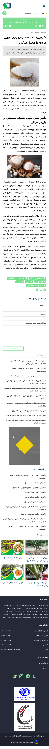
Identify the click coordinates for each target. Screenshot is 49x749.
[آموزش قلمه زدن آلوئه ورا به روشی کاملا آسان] (37, 572)
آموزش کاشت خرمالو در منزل (34, 497)
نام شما (43, 305)
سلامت (10, 278)
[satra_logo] (24, 694)
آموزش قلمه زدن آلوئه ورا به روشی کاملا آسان (29, 487)
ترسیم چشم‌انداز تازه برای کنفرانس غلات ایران (28, 411)
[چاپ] (35, 26)
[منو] (44, 4)
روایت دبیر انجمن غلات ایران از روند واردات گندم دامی (25, 415)
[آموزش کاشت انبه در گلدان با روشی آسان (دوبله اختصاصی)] (37, 547)
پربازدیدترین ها (40, 469)
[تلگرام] (44, 290)
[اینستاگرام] (20, 677)
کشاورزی (40, 278)
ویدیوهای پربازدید (41, 535)
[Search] (4, 13)
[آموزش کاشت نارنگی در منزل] (12, 572)
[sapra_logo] (24, 717)
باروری (28, 282)
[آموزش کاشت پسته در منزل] (12, 547)
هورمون (19, 282)
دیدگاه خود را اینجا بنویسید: (36, 323)
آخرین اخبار (41, 355)
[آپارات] (15, 676)
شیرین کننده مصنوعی (35, 285)
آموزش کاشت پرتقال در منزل (34, 502)
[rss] (33, 677)
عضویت (43, 14)
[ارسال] (39, 26)
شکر (31, 278)
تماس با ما (43, 663)
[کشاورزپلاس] (6, 5)
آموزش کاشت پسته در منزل (35, 483)
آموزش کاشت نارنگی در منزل (34, 492)
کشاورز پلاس (16, 736)
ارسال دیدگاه (13, 349)
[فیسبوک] (37, 290)
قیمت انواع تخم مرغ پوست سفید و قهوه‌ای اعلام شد (26, 376)
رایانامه (43, 314)
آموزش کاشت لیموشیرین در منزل (33, 514)
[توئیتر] (40, 290)
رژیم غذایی (21, 278)
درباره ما (44, 668)
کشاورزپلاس (38, 282)
